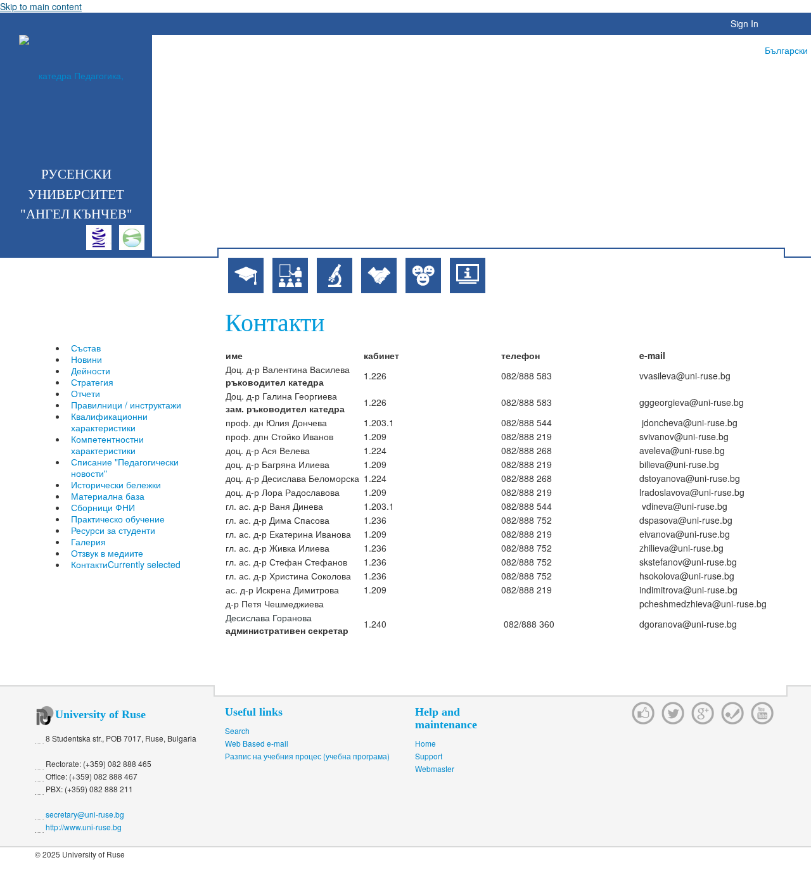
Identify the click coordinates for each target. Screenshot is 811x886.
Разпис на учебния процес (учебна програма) (307, 755)
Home (425, 743)
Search (237, 730)
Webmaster (434, 768)
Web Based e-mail (256, 743)
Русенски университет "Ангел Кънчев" (76, 194)
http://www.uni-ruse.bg (84, 826)
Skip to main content (41, 6)
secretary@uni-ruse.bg (85, 814)
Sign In (744, 23)
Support (428, 755)
